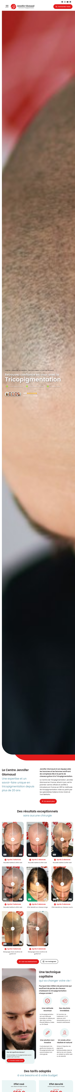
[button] (7, 6)
